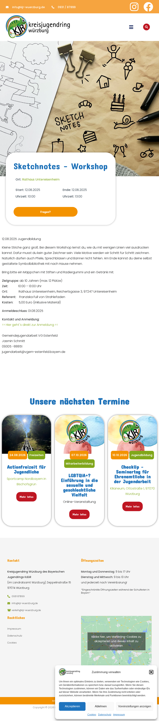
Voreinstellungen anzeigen (134, 706)
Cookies (91, 714)
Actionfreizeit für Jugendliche (26, 469)
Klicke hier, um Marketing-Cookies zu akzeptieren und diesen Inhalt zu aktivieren (116, 641)
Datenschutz (104, 714)
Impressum (119, 714)
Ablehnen (101, 706)
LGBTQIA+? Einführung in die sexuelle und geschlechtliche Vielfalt (79, 484)
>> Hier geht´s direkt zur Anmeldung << (30, 325)
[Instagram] (134, 7)
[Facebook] (148, 7)
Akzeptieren (72, 706)
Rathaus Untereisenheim (41, 179)
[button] (151, 672)
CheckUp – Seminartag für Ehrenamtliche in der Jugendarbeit (132, 474)
